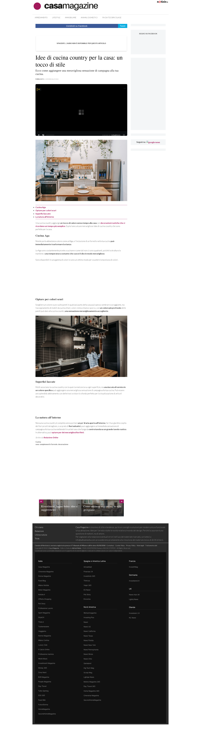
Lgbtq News (133, 599)
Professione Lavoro (45, 608)
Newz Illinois (88, 654)
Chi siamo (39, 527)
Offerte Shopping (44, 599)
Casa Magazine (82, 527)
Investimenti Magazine (46, 663)
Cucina (38, 442)
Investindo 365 (89, 576)
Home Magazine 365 (91, 691)
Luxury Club (42, 645)
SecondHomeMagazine (47, 714)
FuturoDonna (43, 705)
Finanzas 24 (88, 572)
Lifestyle (56, 17)
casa (37, 444)
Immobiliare (70, 17)
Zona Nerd (42, 672)
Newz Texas (88, 636)
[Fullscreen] (124, 135)
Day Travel (42, 686)
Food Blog (42, 581)
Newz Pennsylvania (91, 650)
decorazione (63, 444)
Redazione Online (51, 437)
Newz (86, 622)
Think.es (87, 581)
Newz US (87, 627)
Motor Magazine (44, 590)
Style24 (41, 617)
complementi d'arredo (48, 444)
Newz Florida (89, 640)
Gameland (87, 663)
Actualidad (88, 567)
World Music (42, 659)
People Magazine (44, 682)
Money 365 (42, 668)
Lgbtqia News (89, 677)
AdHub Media (76, 548)
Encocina (87, 599)
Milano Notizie (43, 585)
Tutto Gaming (43, 691)
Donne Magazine (44, 576)
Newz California (89, 631)
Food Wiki (41, 700)
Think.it (41, 622)
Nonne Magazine (44, 636)
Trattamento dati (151, 545)
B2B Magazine (43, 677)
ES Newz (87, 590)
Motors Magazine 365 (92, 682)
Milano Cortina (43, 640)
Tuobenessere (43, 626)
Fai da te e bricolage (111, 17)
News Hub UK (134, 595)
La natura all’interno (44, 217)
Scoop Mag (88, 673)
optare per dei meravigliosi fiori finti (68, 432)
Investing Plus (89, 617)
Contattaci (110, 545)
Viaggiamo (42, 631)
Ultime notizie (41, 535)
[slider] (50, 135)
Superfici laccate (43, 213)
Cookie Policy (120, 545)
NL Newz (132, 618)
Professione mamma (46, 654)
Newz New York (90, 645)
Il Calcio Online (43, 649)
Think (37, 538)
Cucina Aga (40, 207)
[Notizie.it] (162, 2)
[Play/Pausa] (39, 135)
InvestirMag (133, 567)
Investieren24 (134, 581)
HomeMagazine (44, 709)
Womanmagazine (90, 613)
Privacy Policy (131, 545)
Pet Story (41, 604)
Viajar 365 (87, 585)
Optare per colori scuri (45, 210)
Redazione (39, 531)
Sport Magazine (44, 613)
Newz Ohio (88, 659)
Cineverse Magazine (46, 572)
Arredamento (41, 17)
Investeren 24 (134, 613)
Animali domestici (89, 17)
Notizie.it (41, 594)
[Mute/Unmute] (43, 135)
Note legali (140, 545)
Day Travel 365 (89, 686)
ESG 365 (41, 695)
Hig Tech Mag (89, 668)
